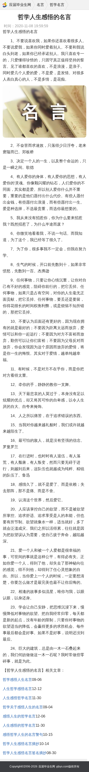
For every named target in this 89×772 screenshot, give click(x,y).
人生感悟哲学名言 (17, 698)
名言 (40, 5)
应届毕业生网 (20, 5)
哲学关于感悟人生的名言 (23, 707)
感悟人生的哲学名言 (19, 716)
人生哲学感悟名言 (17, 689)
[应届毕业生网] (4, 4)
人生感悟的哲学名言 (19, 725)
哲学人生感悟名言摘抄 (21, 744)
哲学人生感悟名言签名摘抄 (25, 753)
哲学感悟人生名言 (17, 680)
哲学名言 (57, 5)
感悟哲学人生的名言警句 (23, 735)
